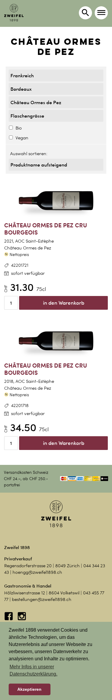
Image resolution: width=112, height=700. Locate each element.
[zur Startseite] (14, 12)
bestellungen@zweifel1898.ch (41, 599)
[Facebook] (9, 619)
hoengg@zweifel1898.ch (37, 572)
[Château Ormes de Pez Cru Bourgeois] (56, 200)
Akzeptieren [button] (29, 689)
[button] (101, 12)
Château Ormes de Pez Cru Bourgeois (45, 228)
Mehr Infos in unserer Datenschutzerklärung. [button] (33, 670)
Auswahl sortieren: (28, 153)
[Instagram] (21, 619)
